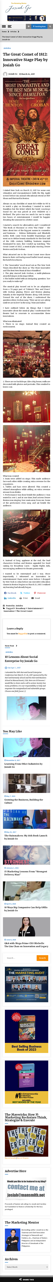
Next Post (9, 646)
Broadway (20, 608)
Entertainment (35, 608)
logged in (23, 633)
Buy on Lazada (10, 1158)
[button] (28, 26)
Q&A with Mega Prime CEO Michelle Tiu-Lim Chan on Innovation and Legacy (26, 945)
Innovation (9, 611)
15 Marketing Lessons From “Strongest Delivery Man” (25, 873)
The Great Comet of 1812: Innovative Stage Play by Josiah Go (25, 59)
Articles (7, 48)
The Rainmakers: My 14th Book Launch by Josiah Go (25, 837)
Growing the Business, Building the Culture (23, 801)
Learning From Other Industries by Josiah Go (23, 765)
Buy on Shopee (23, 1158)
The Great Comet (24, 611)
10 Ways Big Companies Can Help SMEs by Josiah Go (25, 909)
